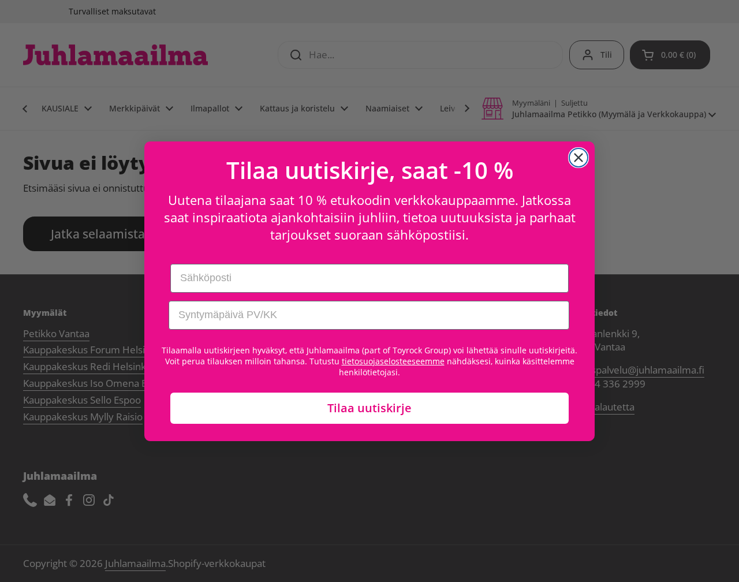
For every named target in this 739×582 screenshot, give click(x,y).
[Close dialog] (578, 157)
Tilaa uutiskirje (369, 408)
